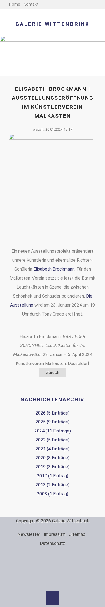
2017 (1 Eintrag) (52, 476)
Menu (98, 5)
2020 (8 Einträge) (52, 458)
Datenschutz (52, 543)
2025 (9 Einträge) (52, 422)
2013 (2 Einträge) (52, 485)
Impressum (55, 534)
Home (14, 4)
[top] (52, 598)
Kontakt (31, 4)
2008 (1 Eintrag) (52, 494)
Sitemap (77, 534)
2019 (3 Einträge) (52, 467)
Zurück (52, 372)
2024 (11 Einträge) (52, 431)
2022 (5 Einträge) (52, 440)
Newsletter (29, 534)
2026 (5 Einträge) (52, 413)
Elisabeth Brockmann (53, 269)
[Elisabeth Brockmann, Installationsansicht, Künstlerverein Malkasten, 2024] (51, 190)
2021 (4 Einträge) (52, 449)
